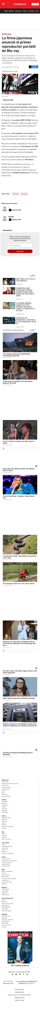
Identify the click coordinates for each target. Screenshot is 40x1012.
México (4, 803)
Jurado (4, 927)
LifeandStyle (6, 796)
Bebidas (4, 918)
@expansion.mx (20, 974)
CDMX (4, 807)
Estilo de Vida (6, 925)
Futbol (4, 900)
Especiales (5, 894)
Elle (3, 832)
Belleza (4, 824)
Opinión (4, 810)
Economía (31, 11)
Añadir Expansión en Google (11, 71)
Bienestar (5, 923)
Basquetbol (5, 905)
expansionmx (17, 974)
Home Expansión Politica (10, 783)
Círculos (4, 821)
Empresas (18, 11)
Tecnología (6, 34)
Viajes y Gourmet (7, 826)
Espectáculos (6, 817)
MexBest (4, 914)
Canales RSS (20, 997)
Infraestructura (7, 862)
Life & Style (5, 843)
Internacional (6, 787)
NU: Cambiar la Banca (20, 965)
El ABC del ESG (7, 882)
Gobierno (5, 801)
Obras (4, 790)
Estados (4, 808)
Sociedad (5, 812)
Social (4, 873)
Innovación (5, 880)
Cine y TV (5, 850)
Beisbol (4, 902)
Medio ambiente (7, 871)
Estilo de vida (6, 839)
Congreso (5, 805)
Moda (4, 823)
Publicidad (19, 989)
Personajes (5, 921)
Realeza (4, 819)
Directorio (19, 1000)
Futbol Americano (7, 903)
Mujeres (4, 794)
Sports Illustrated (7, 898)
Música (4, 851)
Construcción (6, 859)
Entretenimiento (7, 846)
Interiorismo (6, 866)
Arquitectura (6, 864)
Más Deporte (6, 907)
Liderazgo (5, 891)
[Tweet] (30, 66)
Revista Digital (35, 4)
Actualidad (5, 889)
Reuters (11, 217)
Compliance (19, 992)
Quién (4, 816)
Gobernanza (6, 875)
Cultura (4, 828)
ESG (3, 792)
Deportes (5, 848)
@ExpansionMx (8, 100)
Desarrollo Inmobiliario (9, 860)
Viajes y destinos (7, 919)
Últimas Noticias (9, 11)
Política (25, 11)
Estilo (4, 844)
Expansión (5, 780)
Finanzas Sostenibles (9, 878)
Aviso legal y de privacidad (19, 995)
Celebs (4, 837)
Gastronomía (6, 916)
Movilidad (5, 876)
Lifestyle (5, 909)
